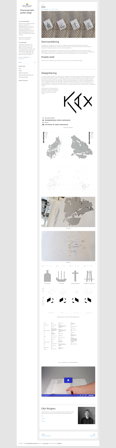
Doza (20, 68)
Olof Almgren (46, 9)
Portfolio (43, 421)
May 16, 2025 (55, 9)
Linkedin (43, 418)
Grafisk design (22, 58)
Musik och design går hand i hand (26, 75)
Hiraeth (20, 70)
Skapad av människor (23, 72)
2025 (42, 4)
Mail (42, 415)
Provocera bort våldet (23, 77)
